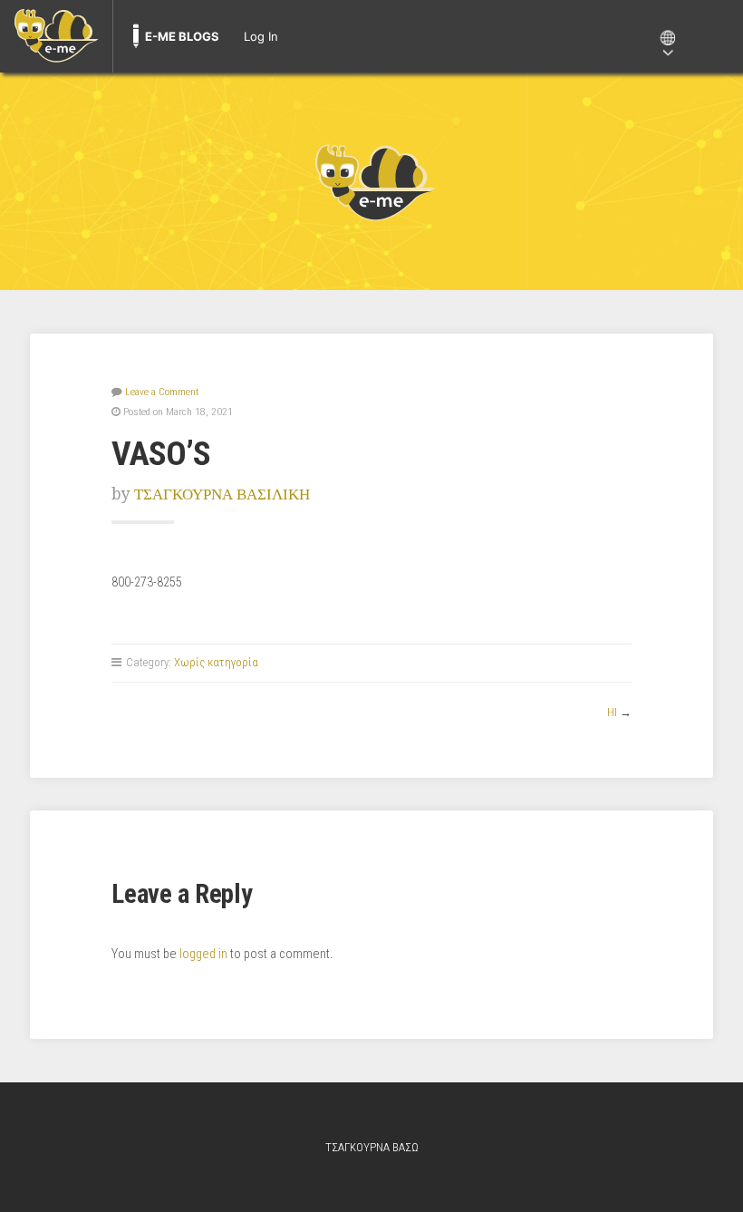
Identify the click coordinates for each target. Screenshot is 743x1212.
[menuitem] (56, 36)
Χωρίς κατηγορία (216, 662)
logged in (203, 954)
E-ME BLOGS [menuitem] (182, 36)
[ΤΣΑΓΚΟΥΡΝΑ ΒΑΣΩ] (371, 181)
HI (612, 712)
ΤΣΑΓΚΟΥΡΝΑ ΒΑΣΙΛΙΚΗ (222, 494)
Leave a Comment (161, 391)
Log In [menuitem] (261, 36)
